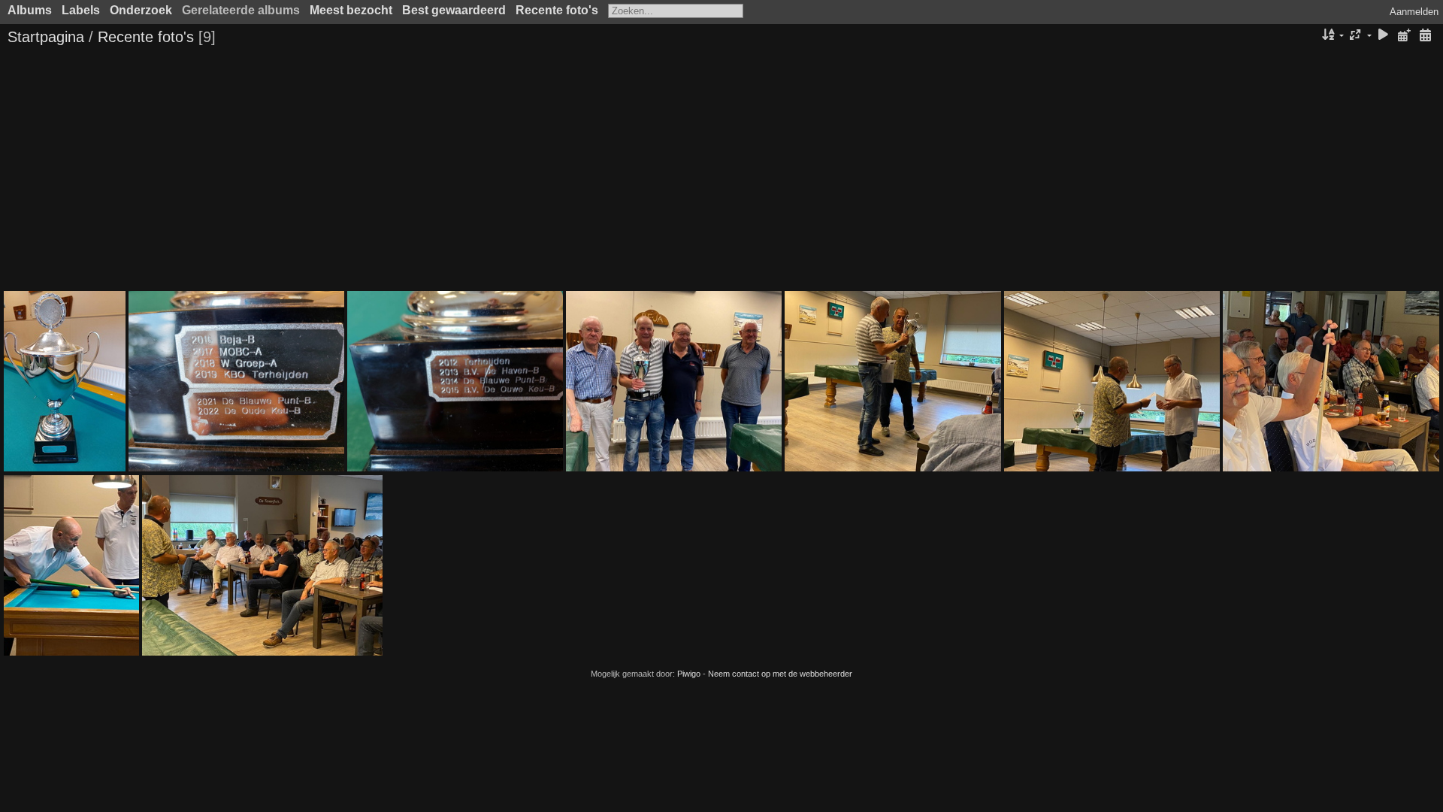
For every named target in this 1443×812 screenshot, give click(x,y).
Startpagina (46, 37)
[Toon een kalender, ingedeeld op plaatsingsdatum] (1404, 35)
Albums (30, 10)
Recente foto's (557, 10)
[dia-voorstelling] (1384, 35)
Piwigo (688, 673)
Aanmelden (1414, 11)
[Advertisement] (721, 170)
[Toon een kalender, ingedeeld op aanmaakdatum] (1425, 35)
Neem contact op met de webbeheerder (780, 673)
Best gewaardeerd (454, 10)
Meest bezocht (351, 10)
